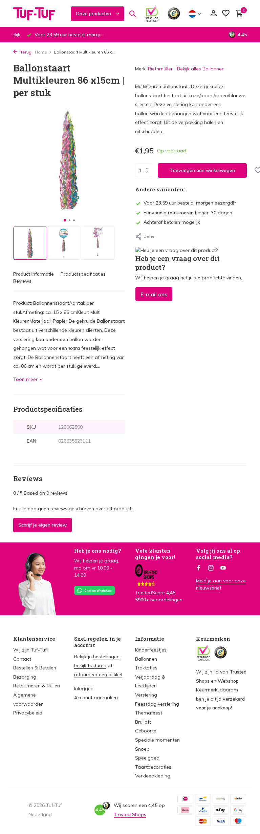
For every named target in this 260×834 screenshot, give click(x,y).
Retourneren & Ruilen (36, 686)
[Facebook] (198, 568)
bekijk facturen (90, 665)
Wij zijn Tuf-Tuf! (30, 650)
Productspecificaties (83, 274)
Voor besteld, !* (190, 203)
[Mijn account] (213, 14)
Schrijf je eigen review (42, 525)
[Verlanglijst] (226, 13)
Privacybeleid (27, 713)
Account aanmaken (96, 697)
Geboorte (145, 731)
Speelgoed (147, 758)
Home (41, 52)
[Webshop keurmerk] (151, 13)
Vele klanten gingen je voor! (155, 554)
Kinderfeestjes (151, 650)
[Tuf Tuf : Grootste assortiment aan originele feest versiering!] (38, 13)
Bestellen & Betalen (34, 668)
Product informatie (33, 274)
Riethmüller (160, 69)
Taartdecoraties (153, 767)
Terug (25, 52)
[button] (64, 220)
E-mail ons (153, 294)
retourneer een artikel (98, 674)
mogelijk (172, 222)
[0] (237, 13)
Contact (22, 659)
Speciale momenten (157, 740)
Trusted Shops (130, 814)
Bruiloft (143, 722)
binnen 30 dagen (188, 213)
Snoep (142, 749)
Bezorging (24, 677)
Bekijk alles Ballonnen (200, 69)
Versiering (146, 695)
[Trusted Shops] (173, 13)
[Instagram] (211, 568)
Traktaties (146, 668)
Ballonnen (146, 659)
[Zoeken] (132, 13)
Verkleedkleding (152, 776)
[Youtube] (223, 568)
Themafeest (148, 713)
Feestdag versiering (157, 704)
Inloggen (83, 688)
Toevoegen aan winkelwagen (202, 170)
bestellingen (106, 657)
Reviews (22, 281)
